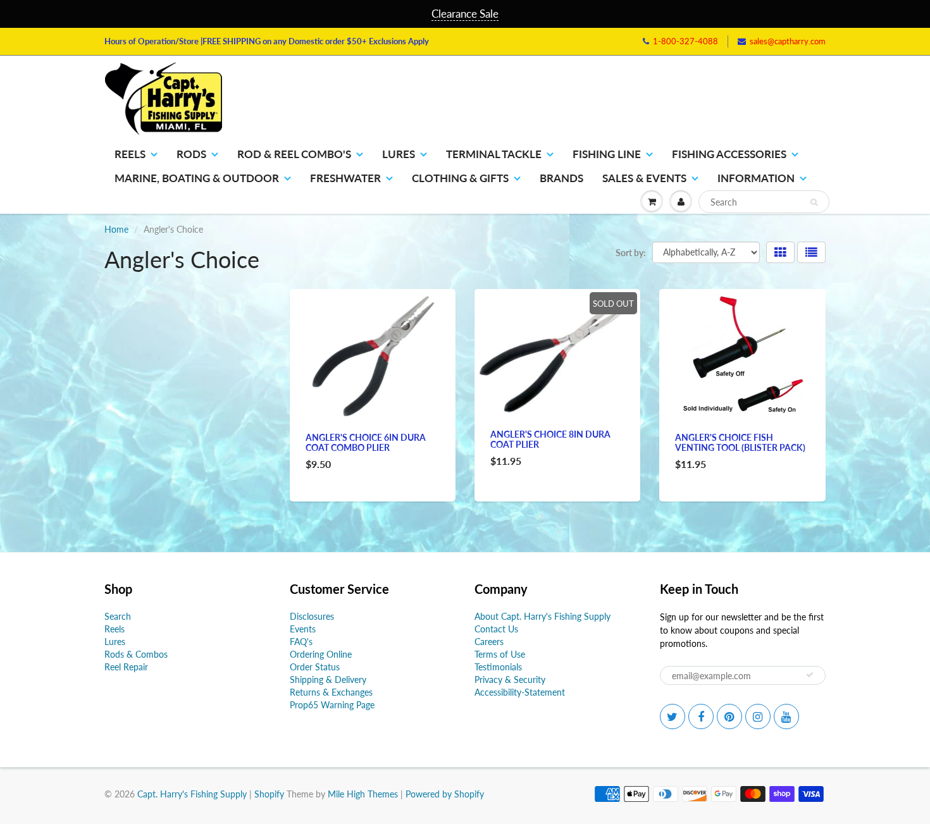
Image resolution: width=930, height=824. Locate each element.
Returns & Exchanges (331, 692)
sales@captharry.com (788, 41)
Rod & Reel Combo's (294, 154)
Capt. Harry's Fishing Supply (192, 794)
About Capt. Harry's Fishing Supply (542, 616)
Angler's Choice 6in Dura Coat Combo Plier (366, 442)
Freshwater (345, 178)
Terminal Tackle (494, 154)
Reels (130, 154)
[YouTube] (786, 716)
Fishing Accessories (729, 154)
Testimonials (498, 666)
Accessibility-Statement (519, 692)
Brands (561, 178)
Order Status (315, 666)
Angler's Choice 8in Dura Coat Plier (550, 439)
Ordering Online (321, 654)
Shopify (269, 794)
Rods (191, 154)
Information (756, 178)
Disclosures (312, 616)
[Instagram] (758, 716)
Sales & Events (644, 178)
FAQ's (301, 641)
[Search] (814, 202)
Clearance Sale (465, 13)
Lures (398, 154)
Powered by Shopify (445, 794)
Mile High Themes (363, 794)
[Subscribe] (809, 675)
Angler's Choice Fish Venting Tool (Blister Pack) (740, 442)
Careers (489, 641)
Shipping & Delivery (328, 679)
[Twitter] (672, 716)
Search (117, 616)
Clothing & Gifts (460, 178)
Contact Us (496, 629)
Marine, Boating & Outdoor (197, 178)
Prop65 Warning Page (332, 704)
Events (303, 629)
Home (116, 229)
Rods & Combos (136, 654)
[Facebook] (701, 716)
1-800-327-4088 (685, 41)
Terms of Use (499, 654)
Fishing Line (607, 154)
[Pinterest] (729, 716)
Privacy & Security (509, 679)
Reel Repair (126, 666)
